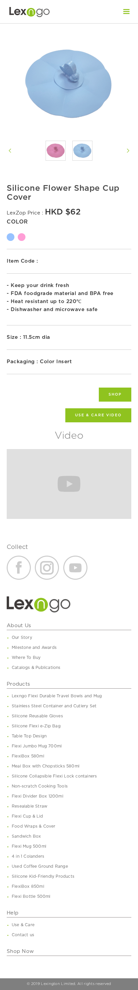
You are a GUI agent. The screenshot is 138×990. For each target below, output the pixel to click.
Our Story (22, 637)
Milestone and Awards (34, 648)
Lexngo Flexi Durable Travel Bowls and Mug (57, 696)
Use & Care (23, 925)
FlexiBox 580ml (28, 756)
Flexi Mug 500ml (29, 846)
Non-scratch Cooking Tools (40, 786)
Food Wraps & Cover (34, 826)
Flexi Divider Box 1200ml (37, 796)
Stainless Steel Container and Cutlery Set (54, 706)
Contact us (23, 935)
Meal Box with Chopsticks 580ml (45, 766)
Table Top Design (29, 736)
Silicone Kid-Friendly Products (43, 876)
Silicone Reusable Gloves (37, 716)
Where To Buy (26, 658)
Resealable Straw (29, 806)
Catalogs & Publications (36, 668)
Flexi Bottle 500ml (31, 896)
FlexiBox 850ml (28, 886)
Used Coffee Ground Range (40, 866)
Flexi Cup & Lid (27, 816)
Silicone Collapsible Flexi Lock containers (54, 776)
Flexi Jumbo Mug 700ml (37, 746)
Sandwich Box (26, 836)
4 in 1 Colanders (28, 856)
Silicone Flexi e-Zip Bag (36, 726)
